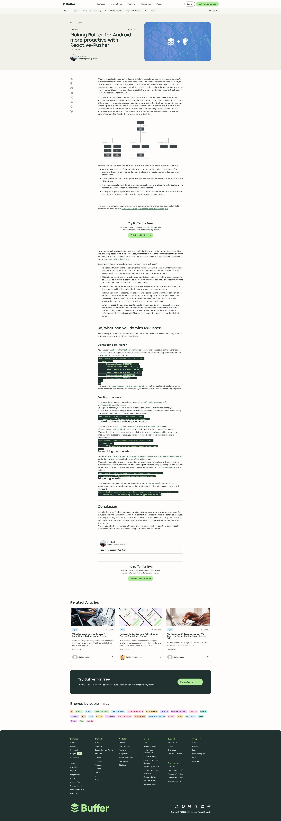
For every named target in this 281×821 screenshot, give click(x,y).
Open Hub (172, 766)
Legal (194, 757)
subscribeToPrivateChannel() (140, 456)
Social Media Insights (113, 11)
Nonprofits (123, 754)
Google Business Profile (104, 750)
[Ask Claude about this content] (71, 111)
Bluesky (97, 742)
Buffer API (74, 793)
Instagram (98, 754)
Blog (65, 11)
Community (74, 750)
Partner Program (198, 754)
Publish (73, 746)
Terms (200, 812)
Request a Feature (175, 754)
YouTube (98, 780)
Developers (123, 761)
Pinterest (98, 765)
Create (72, 742)
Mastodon (98, 761)
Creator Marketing (133, 11)
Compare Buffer (149, 777)
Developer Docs (149, 784)
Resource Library (149, 756)
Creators (122, 742)
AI (145, 11)
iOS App (73, 778)
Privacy (194, 812)
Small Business (124, 746)
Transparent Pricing (175, 774)
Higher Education (126, 757)
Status (170, 746)
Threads (98, 769)
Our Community (149, 781)
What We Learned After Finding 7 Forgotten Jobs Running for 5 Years (89, 635)
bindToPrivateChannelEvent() (168, 456)
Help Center (172, 742)
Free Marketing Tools (151, 767)
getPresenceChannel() (108, 405)
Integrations (75, 775)
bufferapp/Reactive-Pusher (117, 259)
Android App (75, 782)
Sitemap (195, 761)
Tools (153, 11)
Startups (122, 765)
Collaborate (74, 758)
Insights (75, 754)
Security (207, 812)
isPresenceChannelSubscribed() (112, 429)
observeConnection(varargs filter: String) (130, 386)
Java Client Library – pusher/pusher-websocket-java (145, 208)
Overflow (80, 23)
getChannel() (141, 402)
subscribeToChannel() (116, 456)
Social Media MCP (77, 790)
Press (194, 750)
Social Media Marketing (92, 11)
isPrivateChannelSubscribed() (150, 426)
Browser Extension (77, 786)
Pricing (159, 4)
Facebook (98, 746)
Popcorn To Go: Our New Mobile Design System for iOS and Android (139, 635)
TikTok (97, 772)
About (194, 742)
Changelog (172, 750)
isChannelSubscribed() (126, 426)
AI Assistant (75, 767)
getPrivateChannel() (157, 402)
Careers (195, 746)
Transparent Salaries (175, 778)
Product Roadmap (175, 781)
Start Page (74, 771)
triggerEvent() (154, 483)
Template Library (149, 746)
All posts (74, 11)
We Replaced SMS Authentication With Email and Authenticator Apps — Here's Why (186, 636)
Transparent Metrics (175, 770)
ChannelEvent (167, 467)
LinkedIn (98, 757)
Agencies (122, 750)
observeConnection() (121, 350)
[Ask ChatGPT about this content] (71, 106)
